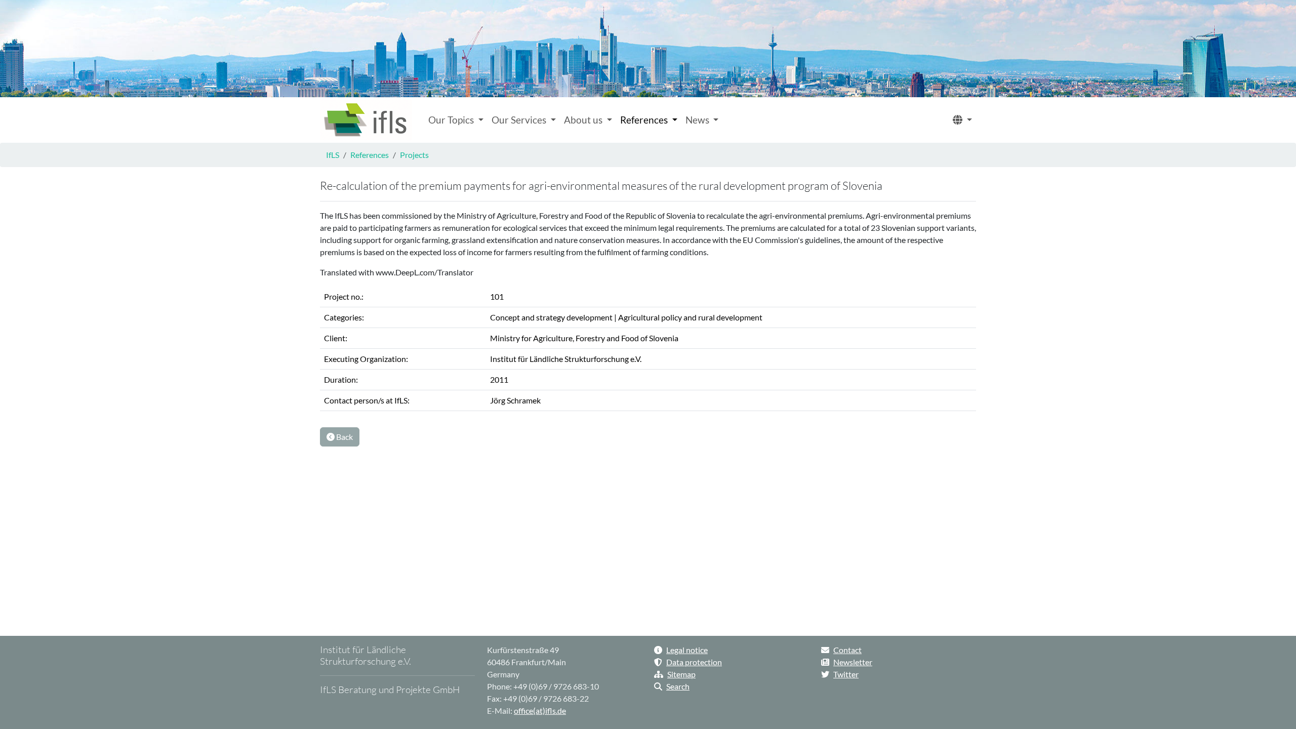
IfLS (332, 154)
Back (344, 436)
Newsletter (852, 662)
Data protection (694, 662)
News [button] (698, 120)
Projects (414, 154)
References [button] (645, 120)
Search (678, 686)
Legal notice (687, 650)
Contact (847, 650)
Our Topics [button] (452, 120)
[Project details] (366, 120)
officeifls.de (540, 710)
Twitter (846, 674)
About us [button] (584, 120)
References (369, 154)
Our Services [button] (520, 120)
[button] (962, 120)
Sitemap (681, 674)
